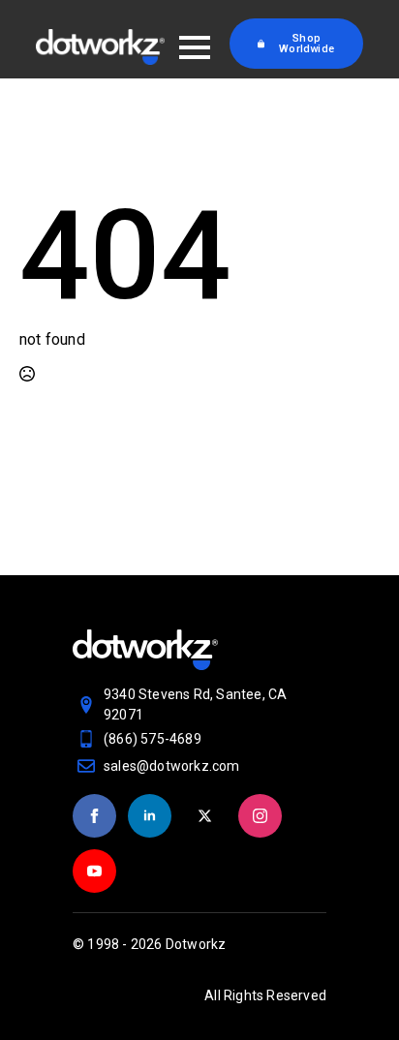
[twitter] (205, 816)
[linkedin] (149, 816)
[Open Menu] (194, 47)
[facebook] (94, 816)
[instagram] (260, 816)
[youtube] (94, 871)
